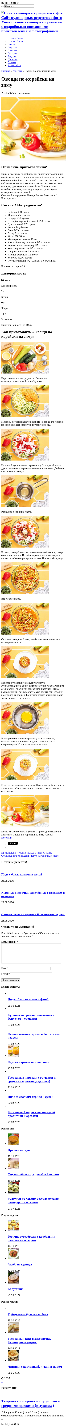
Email (4, 974)
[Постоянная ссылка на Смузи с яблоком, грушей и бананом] (13, 1168)
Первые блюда (16, 38)
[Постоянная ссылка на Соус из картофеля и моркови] (13, 1055)
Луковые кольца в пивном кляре (26, 852)
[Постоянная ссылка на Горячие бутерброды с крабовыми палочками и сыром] (13, 1230)
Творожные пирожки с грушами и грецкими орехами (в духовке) (32, 1079)
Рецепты (12, 47)
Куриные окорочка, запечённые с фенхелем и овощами (31, 1016)
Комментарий (9, 941)
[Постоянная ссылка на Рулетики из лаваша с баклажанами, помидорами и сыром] (13, 1192)
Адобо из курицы (20, 1264)
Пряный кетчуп (19, 1150)
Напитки (12, 59)
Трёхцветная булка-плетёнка (28, 1314)
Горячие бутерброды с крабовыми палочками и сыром (31, 1238)
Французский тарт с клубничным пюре (29, 855)
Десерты (12, 53)
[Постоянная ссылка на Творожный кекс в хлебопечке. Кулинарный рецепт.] (13, 1332)
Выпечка (12, 50)
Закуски (12, 56)
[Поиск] (2, 6)
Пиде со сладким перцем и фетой (30, 1096)
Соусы (11, 44)
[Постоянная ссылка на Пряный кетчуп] (13, 1143)
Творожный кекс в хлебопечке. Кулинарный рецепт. (29, 1340)
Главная (5, 70)
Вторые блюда (15, 41)
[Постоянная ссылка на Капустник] (13, 1282)
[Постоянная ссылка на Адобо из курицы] (13, 1258)
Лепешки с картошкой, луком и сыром (35, 1366)
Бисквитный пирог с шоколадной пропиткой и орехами (31, 1114)
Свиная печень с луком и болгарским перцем (33, 914)
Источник (6, 837)
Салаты (12, 62)
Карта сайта (14, 65)
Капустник (15, 1289)
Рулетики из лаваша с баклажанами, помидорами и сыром (33, 1200)
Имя (3, 968)
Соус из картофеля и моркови (28, 1062)
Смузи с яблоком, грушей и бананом (33, 1174)
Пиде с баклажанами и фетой (21, 874)
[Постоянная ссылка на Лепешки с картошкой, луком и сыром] (13, 1360)
